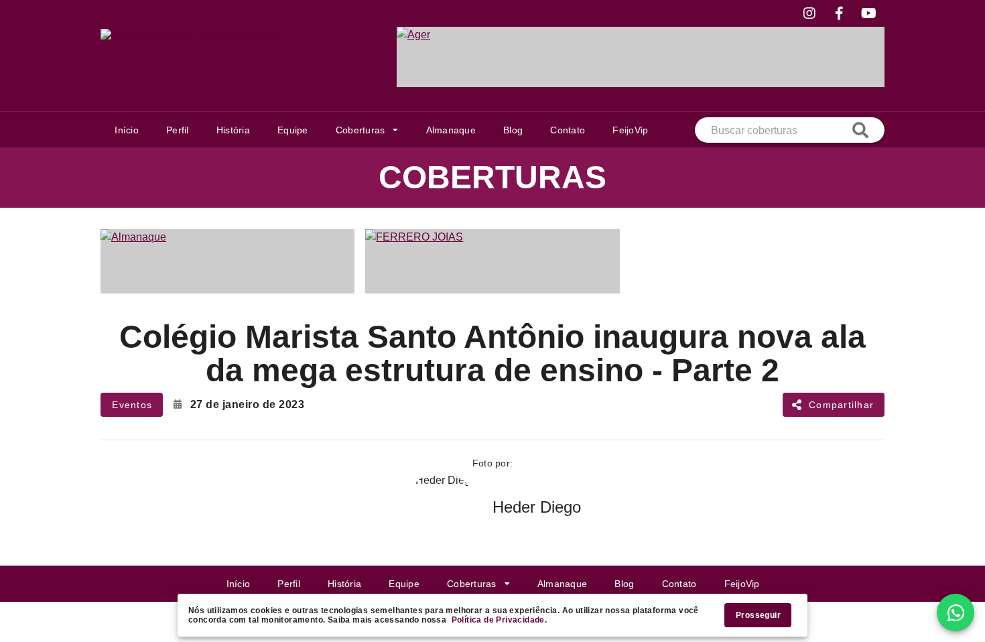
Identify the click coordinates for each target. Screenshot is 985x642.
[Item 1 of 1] (640, 57)
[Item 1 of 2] (492, 261)
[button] (367, 130)
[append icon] (860, 130)
